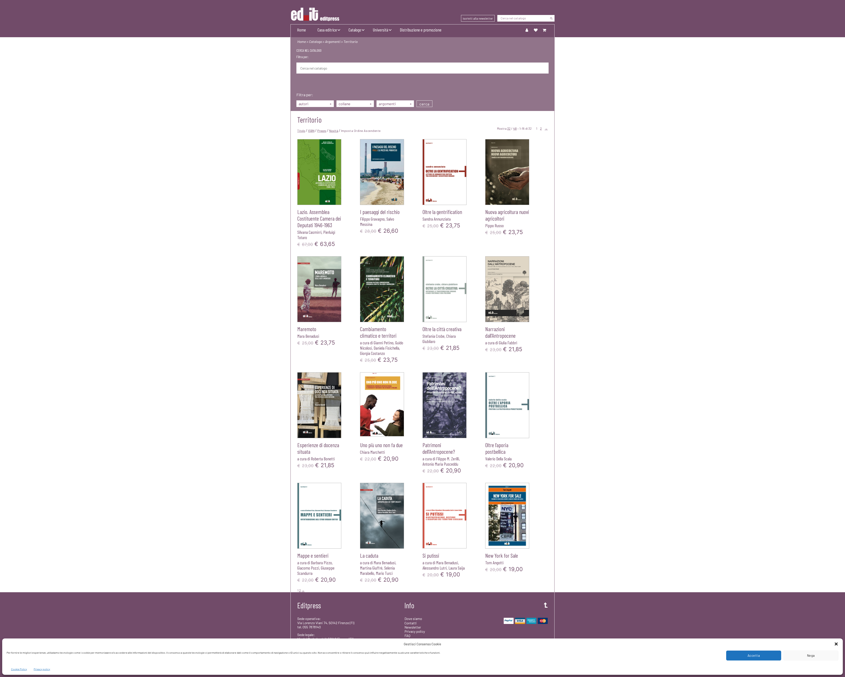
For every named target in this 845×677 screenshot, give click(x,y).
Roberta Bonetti (323, 458)
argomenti (395, 103)
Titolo (301, 131)
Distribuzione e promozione (420, 29)
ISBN (311, 131)
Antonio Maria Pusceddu (440, 464)
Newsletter (412, 627)
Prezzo (321, 131)
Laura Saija (456, 567)
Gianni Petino (383, 342)
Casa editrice (327, 29)
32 (509, 128)
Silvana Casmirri (309, 232)
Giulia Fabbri (508, 342)
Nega (811, 655)
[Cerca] (551, 18)
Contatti (410, 623)
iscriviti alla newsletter (478, 18)
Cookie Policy (19, 669)
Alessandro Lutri (434, 567)
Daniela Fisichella (386, 347)
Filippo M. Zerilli (447, 458)
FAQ (407, 635)
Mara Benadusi (308, 336)
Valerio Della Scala (498, 458)
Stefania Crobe (433, 336)
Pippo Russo (494, 225)
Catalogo (355, 29)
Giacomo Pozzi (308, 567)
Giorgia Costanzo (372, 353)
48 (515, 128)
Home (301, 29)
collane (355, 103)
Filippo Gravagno (372, 218)
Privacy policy (42, 669)
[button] (836, 644)
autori (315, 103)
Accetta (754, 655)
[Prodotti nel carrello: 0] (544, 30)
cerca (424, 104)
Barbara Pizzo (321, 562)
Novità (333, 131)
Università (380, 29)
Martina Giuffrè (371, 567)
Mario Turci (384, 573)
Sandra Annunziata (436, 218)
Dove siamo (413, 618)
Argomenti (332, 41)
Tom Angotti (494, 562)
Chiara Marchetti (372, 452)
